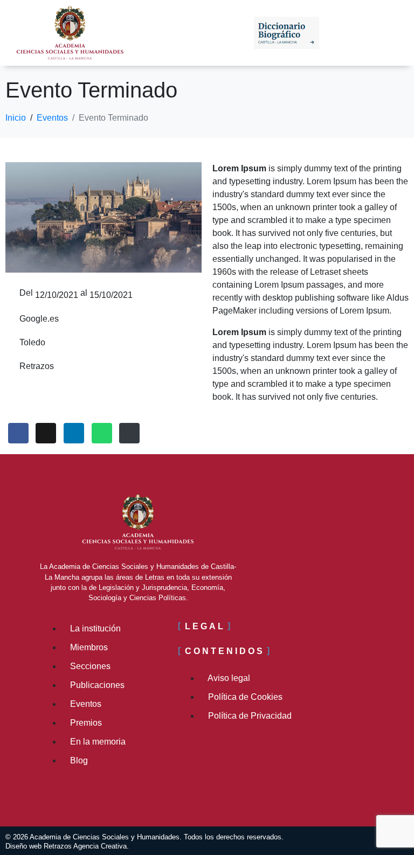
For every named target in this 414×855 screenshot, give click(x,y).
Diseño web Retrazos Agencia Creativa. (67, 846)
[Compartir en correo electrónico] (129, 433)
